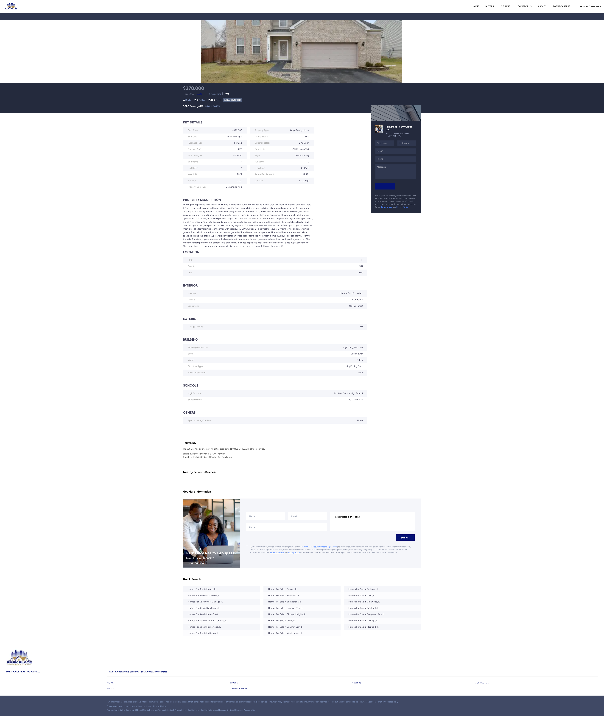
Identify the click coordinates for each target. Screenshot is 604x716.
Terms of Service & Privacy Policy (172, 710)
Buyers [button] (489, 6)
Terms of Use (386, 207)
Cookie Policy (193, 710)
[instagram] (15, 702)
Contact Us (525, 6)
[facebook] (8, 702)
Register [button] (596, 6)
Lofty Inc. (121, 710)
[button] (111, 683)
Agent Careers (561, 6)
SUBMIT (405, 537)
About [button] (541, 6)
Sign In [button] (584, 6)
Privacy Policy (402, 207)
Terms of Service (277, 552)
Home (476, 6)
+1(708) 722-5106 (393, 136)
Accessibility (249, 710)
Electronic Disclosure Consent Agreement (319, 547)
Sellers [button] (505, 6)
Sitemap (239, 710)
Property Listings (226, 710)
